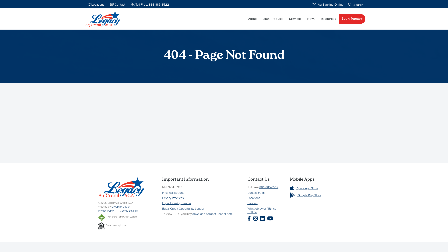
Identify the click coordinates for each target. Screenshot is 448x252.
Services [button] (295, 19)
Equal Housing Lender (176, 203)
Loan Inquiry (352, 19)
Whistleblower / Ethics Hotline (261, 210)
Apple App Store (307, 188)
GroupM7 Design (120, 206)
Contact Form (256, 193)
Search (358, 4)
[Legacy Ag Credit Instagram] (256, 218)
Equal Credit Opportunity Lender (183, 208)
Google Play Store (309, 195)
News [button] (311, 19)
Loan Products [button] (273, 19)
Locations (253, 198)
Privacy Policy (106, 210)
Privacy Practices (173, 198)
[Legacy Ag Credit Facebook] (250, 218)
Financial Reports (173, 193)
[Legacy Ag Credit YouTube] (271, 218)
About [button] (252, 19)
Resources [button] (328, 19)
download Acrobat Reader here (212, 214)
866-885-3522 (268, 187)
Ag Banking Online (330, 4)
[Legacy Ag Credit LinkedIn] (263, 218)
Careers (252, 203)
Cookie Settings (129, 210)
